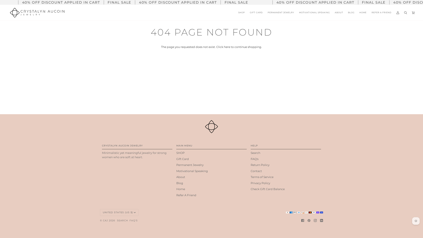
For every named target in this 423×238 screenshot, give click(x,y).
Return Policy (260, 165)
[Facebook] (302, 220)
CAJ (105, 220)
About (180, 177)
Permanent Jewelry (190, 165)
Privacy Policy (260, 183)
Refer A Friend (186, 195)
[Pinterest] (309, 220)
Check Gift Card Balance (268, 189)
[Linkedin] (321, 220)
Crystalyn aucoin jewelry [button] (122, 145)
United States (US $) (118, 212)
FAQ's (254, 159)
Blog (179, 183)
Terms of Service (262, 177)
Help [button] (254, 145)
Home (180, 189)
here (227, 47)
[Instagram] (315, 220)
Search (255, 153)
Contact (256, 171)
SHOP (180, 153)
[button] (339, 12)
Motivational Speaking (192, 171)
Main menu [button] (184, 145)
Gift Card (182, 159)
